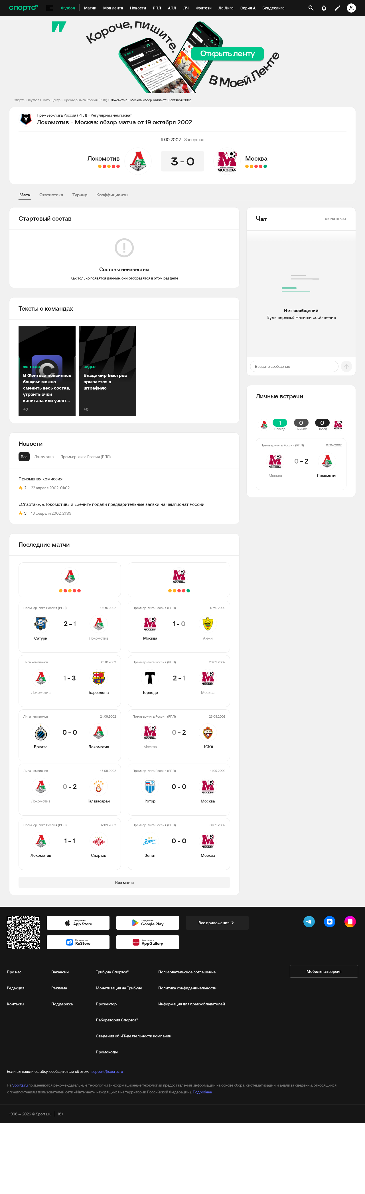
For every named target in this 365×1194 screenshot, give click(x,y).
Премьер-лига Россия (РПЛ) (85, 100)
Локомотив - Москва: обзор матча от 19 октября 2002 (151, 100)
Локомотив (104, 158)
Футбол (33, 100)
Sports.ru (20, 1085)
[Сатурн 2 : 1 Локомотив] (118, 166)
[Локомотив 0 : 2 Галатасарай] (104, 166)
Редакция (15, 988)
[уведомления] (324, 8)
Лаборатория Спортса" (117, 1020)
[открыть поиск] (311, 8)
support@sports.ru (107, 1071)
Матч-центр (51, 100)
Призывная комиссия (40, 479)
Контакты (15, 1004)
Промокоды (107, 1052)
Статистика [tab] (51, 194)
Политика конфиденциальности (187, 988)
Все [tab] (24, 456)
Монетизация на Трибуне (119, 988)
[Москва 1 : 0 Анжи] (265, 166)
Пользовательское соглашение (187, 972)
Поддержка (62, 1004)
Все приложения (213, 922)
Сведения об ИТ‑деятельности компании (133, 1036)
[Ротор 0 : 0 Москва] (251, 166)
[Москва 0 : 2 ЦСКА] (256, 166)
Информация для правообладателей (191, 1004)
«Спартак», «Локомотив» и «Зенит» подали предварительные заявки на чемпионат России (111, 504)
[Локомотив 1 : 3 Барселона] (113, 166)
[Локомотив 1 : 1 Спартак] (100, 166)
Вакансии (60, 972)
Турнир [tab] (79, 194)
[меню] (49, 8)
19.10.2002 (171, 139)
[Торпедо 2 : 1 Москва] (260, 166)
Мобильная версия (324, 971)
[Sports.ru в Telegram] (310, 923)
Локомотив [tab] (44, 456)
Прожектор (106, 1004)
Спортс (19, 100)
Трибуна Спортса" (112, 972)
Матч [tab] (24, 194)
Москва (256, 158)
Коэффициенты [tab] (112, 194)
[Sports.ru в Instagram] (351, 923)
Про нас (14, 972)
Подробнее (202, 1092)
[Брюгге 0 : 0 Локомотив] (109, 166)
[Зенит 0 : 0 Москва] (247, 166)
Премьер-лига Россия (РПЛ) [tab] (85, 456)
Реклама (59, 988)
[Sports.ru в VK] (331, 923)
